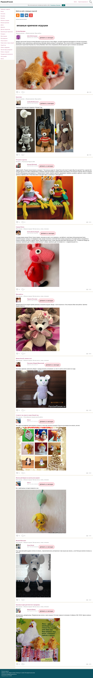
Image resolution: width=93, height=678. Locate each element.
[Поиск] (90, 2)
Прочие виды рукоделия (6, 49)
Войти (75, 1)
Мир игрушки (4, 36)
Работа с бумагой (5, 51)
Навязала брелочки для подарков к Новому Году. (29, 107)
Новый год (3, 45)
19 (19, 92)
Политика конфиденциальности (9, 674)
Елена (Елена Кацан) (33, 231)
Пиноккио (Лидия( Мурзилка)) (35, 363)
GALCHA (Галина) (32, 36)
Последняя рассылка (30, 672)
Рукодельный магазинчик (7, 54)
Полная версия (5, 671)
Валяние (3, 18)
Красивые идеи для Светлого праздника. (28, 604)
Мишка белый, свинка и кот (24, 358)
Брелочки (19, 97)
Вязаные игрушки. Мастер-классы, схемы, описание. (36, 228)
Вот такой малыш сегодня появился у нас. (27, 488)
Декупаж (3, 27)
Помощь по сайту (20, 672)
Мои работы (19, 294)
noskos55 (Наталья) (32, 101)
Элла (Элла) (30, 545)
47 (19, 353)
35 (19, 155)
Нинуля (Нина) (31, 609)
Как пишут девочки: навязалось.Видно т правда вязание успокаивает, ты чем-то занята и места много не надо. (46, 368)
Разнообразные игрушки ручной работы (33, 417)
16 (19, 289)
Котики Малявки (20, 31)
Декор (2, 25)
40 (19, 535)
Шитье (2, 58)
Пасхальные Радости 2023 (28, 161)
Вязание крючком (5, 22)
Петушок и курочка (21, 159)
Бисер (2, 11)
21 (19, 473)
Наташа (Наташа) (32, 164)
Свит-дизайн (4, 56)
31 (19, 222)
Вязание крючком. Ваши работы (33, 33)
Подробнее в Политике (55, 5)
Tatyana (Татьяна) (32, 299)
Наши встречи (4, 40)
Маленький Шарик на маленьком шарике (28, 478)
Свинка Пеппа (20, 227)
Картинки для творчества (7, 31)
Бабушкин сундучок (5, 9)
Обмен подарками (5, 47)
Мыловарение (4, 38)
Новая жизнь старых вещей (7, 42)
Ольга (29, 420)
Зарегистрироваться (83, 1)
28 (19, 664)
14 (19, 410)
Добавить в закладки (46, 37)
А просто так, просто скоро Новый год (27, 415)
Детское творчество (5, 29)
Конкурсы (3, 34)
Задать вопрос (12, 672)
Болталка (3, 13)
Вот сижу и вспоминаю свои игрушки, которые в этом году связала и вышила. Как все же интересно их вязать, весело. (48, 425)
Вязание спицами (5, 20)
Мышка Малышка (21, 540)
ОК (63, 5)
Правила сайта (5, 672)
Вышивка (3, 16)
